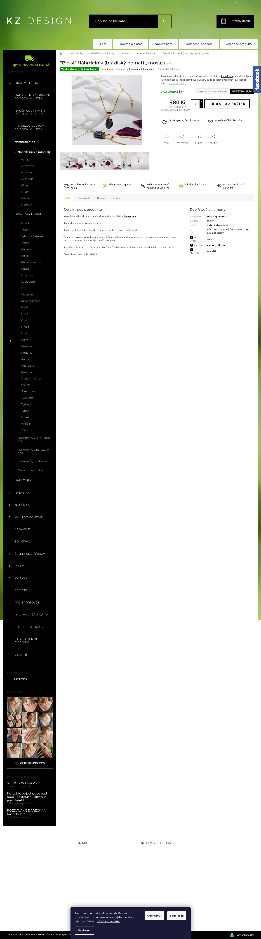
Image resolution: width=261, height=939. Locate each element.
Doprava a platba (155, 862)
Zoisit (24, 430)
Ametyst (26, 172)
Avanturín (27, 179)
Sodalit (25, 385)
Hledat (162, 21)
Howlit (25, 223)
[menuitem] (102, 44)
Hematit (26, 204)
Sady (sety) (23, 529)
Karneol (26, 249)
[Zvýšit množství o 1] (201, 102)
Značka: (168, 69)
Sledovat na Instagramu (32, 763)
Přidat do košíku (228, 104)
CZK (234, 2)
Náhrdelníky (25, 141)
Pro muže (22, 566)
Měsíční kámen (31, 301)
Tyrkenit (26, 404)
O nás (146, 850)
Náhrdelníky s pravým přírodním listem (33, 97)
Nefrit (25, 307)
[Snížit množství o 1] (201, 106)
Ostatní (21, 654)
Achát (25, 159)
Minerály (211, 245)
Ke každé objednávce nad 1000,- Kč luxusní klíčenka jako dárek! (27, 797)
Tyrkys (25, 411)
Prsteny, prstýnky (29, 517)
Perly (24, 339)
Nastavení (84, 930)
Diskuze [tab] (101, 198)
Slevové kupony (154, 868)
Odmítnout (154, 916)
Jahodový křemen (33, 236)
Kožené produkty (29, 627)
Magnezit (27, 294)
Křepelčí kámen (31, 262)
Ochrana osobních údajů (162, 879)
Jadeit (25, 230)
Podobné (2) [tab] (83, 198)
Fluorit (25, 192)
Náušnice (22, 505)
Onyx (24, 320)
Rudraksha (28, 365)
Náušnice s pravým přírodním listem (30, 112)
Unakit (25, 417)
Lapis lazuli (28, 281)
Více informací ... (177, 83)
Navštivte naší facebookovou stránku (99, 882)
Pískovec (27, 346)
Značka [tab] (117, 198)
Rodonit (26, 352)
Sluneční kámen (31, 378)
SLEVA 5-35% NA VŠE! (23, 783)
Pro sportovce (27, 602)
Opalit (25, 326)
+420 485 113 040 (97, 871)
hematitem (227, 76)
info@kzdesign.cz (98, 862)
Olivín (24, 314)
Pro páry (22, 578)
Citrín (24, 185)
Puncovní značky (155, 874)
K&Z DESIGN (20, 679)
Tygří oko (27, 398)
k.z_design (91, 893)
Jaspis (25, 242)
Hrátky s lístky (26, 83)
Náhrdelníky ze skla (30, 470)
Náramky (22, 492)
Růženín (26, 372)
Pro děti (21, 590)
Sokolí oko (28, 391)
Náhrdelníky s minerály (34, 152)
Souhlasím (177, 916)
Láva (24, 288)
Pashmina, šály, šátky (31, 614)
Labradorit (28, 275)
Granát (25, 198)
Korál (24, 255)
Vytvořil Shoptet (245, 935)
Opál (24, 333)
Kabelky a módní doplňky (28, 640)
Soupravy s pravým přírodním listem (30, 127)
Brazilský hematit (29, 214)
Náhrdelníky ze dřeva (32, 461)
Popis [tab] (67, 198)
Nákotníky (23, 480)
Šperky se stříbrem (30, 553)
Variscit (25, 423)
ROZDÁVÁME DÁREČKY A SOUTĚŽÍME (26, 812)
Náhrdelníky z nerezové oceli (33, 451)
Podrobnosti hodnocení (141, 69)
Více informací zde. (108, 921)
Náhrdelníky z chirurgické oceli (34, 439)
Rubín (25, 359)
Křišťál (25, 268)
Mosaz (221, 245)
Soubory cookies (155, 885)
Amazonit (27, 166)
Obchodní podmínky (159, 856)
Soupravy (22, 541)
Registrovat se (242, 91)
